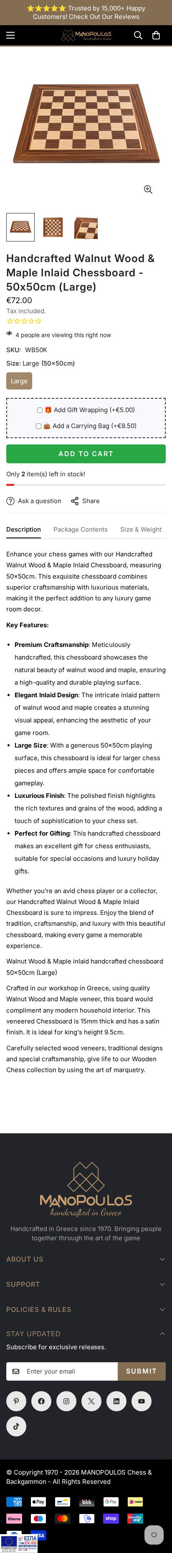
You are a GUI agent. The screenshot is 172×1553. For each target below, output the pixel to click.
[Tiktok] (16, 1426)
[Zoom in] (148, 189)
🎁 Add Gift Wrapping (89, 410)
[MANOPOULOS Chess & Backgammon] (86, 35)
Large (21, 383)
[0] (156, 35)
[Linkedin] (116, 1401)
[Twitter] (91, 1401)
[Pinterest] (16, 1401)
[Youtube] (142, 1401)
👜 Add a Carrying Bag (90, 426)
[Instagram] (66, 1401)
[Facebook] (41, 1401)
